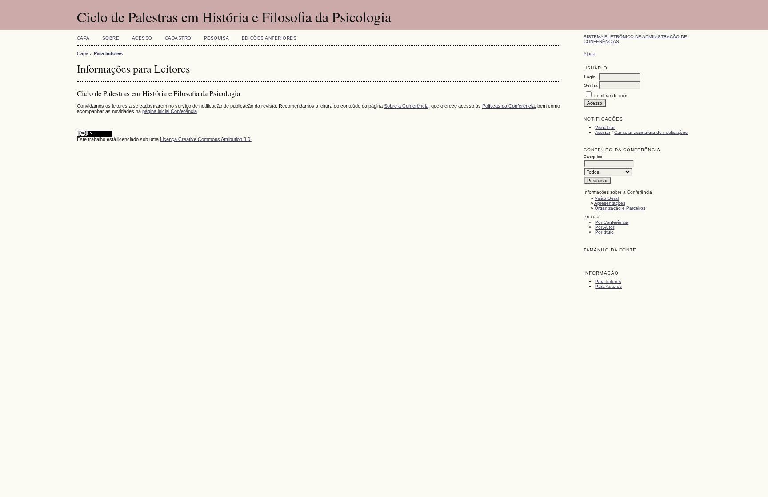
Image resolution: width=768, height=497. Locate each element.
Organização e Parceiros (620, 208)
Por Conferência (611, 222)
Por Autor (604, 227)
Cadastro (178, 38)
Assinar (602, 132)
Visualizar (605, 127)
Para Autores (608, 286)
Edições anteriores (269, 38)
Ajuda (590, 53)
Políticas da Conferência (508, 106)
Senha (591, 85)
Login (590, 76)
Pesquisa (216, 38)
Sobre (111, 38)
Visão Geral (607, 198)
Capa (83, 38)
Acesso (142, 38)
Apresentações (609, 203)
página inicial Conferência (169, 111)
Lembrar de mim (610, 95)
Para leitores (608, 281)
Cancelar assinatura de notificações (651, 132)
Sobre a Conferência (406, 106)
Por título (604, 232)
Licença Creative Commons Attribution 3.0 (206, 139)
